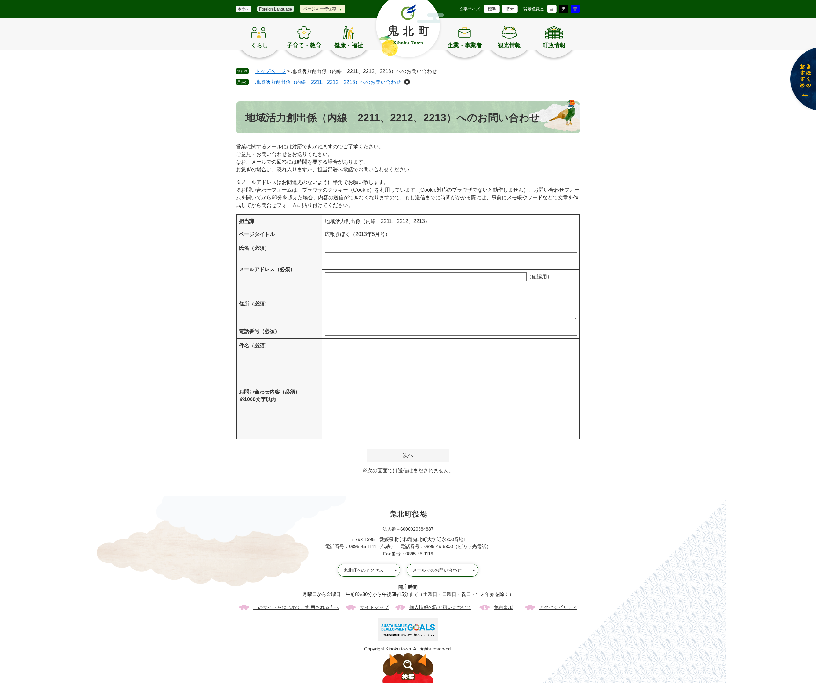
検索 (407, 668)
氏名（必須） (254, 248)
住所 (254, 303)
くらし (259, 45)
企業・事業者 (465, 45)
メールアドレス (267, 269)
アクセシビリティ (558, 607)
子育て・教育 (304, 45)
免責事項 (503, 607)
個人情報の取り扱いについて (440, 607)
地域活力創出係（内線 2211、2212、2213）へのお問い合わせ (328, 82)
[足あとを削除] (407, 82)
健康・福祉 (348, 45)
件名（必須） (254, 345)
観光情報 (509, 45)
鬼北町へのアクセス (363, 570)
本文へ (243, 9)
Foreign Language (275, 9)
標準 (492, 9)
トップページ (270, 71)
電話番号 (259, 331)
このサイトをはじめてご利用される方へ (296, 607)
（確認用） (539, 276)
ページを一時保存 (319, 8)
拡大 (510, 9)
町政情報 (554, 45)
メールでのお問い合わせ (437, 570)
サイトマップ (374, 607)
